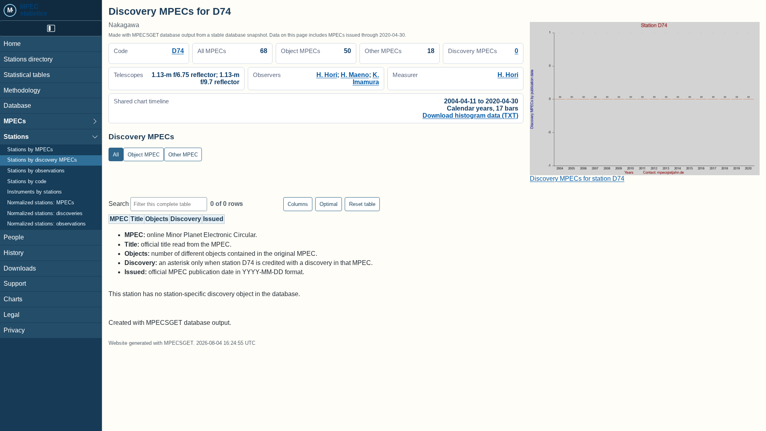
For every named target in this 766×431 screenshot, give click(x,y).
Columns (298, 204)
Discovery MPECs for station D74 (577, 178)
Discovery (185, 219)
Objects (156, 219)
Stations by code (26, 181)
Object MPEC (144, 155)
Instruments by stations (34, 192)
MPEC (119, 219)
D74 (178, 50)
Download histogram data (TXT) (470, 115)
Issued (213, 219)
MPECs (15, 121)
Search (119, 203)
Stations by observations (36, 171)
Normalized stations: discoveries (45, 213)
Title (136, 219)
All (116, 155)
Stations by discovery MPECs (42, 160)
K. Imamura (366, 78)
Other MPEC (183, 155)
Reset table (362, 204)
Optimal (329, 204)
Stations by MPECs (30, 149)
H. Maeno (355, 74)
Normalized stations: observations (46, 224)
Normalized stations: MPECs (40, 203)
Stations (16, 136)
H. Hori (326, 74)
